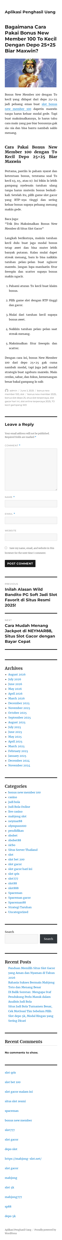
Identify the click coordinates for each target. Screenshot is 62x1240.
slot (22, 394)
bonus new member (18, 1120)
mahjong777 (13, 1197)
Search (9, 932)
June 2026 (15, 684)
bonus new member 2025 (41, 394)
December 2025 (19, 703)
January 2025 (17, 756)
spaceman (12, 1110)
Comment (12, 445)
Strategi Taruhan (20, 907)
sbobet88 (14, 840)
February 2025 (18, 751)
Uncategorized (18, 912)
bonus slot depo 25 (15, 397)
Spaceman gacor (19, 897)
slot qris (13, 873)
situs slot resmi (15, 1101)
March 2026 (16, 698)
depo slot (11, 1149)
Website (11, 530)
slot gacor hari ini (20, 869)
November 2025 (19, 708)
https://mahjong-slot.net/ (23, 1158)
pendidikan (16, 830)
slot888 (13, 888)
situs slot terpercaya (38, 397)
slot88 (12, 883)
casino (12, 797)
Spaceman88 (17, 902)
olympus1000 (17, 826)
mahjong (11, 1177)
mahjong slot (17, 816)
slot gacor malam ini (19, 1091)
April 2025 (15, 741)
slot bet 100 (12, 1082)
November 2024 (19, 765)
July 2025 (14, 727)
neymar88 (15, 821)
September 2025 (19, 717)
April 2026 (15, 693)
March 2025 (16, 746)
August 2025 (16, 722)
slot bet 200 (16, 859)
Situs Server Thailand (23, 850)
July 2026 (14, 679)
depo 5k (10, 1216)
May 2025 (15, 736)
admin (13, 390)
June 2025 (15, 732)
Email (10, 513)
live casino (15, 811)
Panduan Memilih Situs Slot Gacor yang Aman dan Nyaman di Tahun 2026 (31, 972)
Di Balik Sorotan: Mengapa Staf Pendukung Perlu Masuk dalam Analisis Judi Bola (29, 996)
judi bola (14, 802)
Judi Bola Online (19, 806)
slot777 (13, 878)
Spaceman (15, 893)
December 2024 (19, 760)
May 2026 (15, 689)
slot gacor (15, 864)
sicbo (11, 845)
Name (10, 497)
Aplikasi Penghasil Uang (30, 12)
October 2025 (17, 712)
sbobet (13, 835)
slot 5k (9, 1187)
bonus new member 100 (24, 792)
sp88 (8, 1206)
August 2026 (17, 674)
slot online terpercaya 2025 (36, 401)
